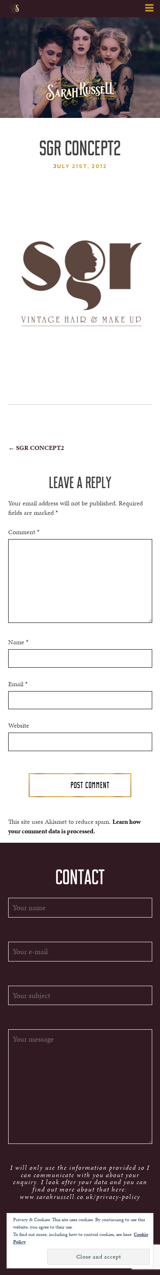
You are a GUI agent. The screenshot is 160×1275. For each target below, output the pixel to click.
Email (17, 684)
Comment (23, 532)
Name (18, 642)
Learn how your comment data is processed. (74, 826)
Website (18, 725)
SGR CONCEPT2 (36, 447)
